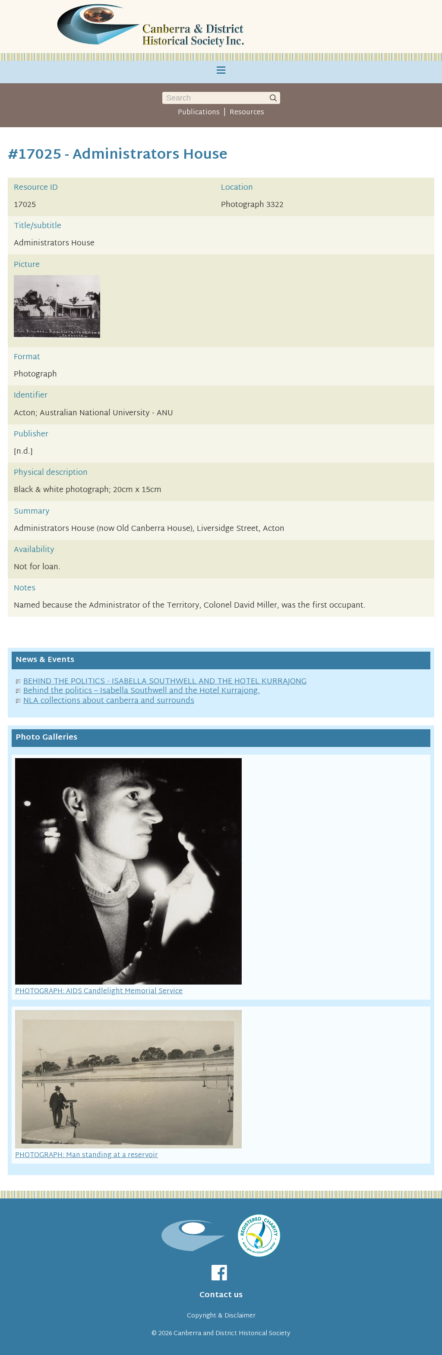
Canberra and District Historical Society (232, 1333)
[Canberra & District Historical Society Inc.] (152, 26)
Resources (247, 112)
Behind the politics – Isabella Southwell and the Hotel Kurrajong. (141, 691)
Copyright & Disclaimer (221, 1316)
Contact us (221, 1295)
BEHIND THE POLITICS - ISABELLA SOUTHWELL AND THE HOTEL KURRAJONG (164, 681)
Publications (199, 112)
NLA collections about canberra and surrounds (108, 701)
